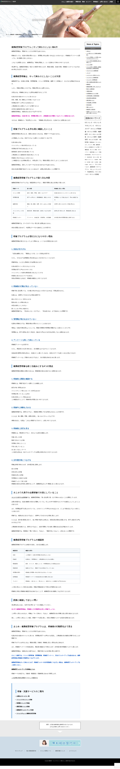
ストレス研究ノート (45, 750)
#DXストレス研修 (96, 157)
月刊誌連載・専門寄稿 (91, 102)
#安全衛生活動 (89, 157)
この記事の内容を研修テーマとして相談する (25, 678)
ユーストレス (72, 750)
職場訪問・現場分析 (90, 109)
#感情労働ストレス (94, 152)
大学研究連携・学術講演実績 (92, 95)
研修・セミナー (86, 1)
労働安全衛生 (89, 91)
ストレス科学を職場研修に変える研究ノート (93, 61)
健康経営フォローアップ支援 (24, 710)
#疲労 (92, 162)
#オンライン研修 (93, 149)
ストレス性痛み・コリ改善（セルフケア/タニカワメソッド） (93, 58)
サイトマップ (18, 750)
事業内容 (78, 1)
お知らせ (88, 51)
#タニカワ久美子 (93, 139)
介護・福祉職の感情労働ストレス (93, 82)
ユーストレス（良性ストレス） (93, 75)
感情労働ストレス (90, 100)
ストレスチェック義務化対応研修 (26, 713)
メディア (88, 73)
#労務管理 (96, 159)
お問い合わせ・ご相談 (106, 1)
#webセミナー (91, 164)
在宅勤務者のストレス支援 (92, 93)
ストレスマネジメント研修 (24, 699)
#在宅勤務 (88, 162)
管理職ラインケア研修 (23, 703)
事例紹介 (96, 1)
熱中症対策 (88, 104)
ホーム (7, 34)
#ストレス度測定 (94, 174)
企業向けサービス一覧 (23, 696)
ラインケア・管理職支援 (91, 79)
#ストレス (88, 122)
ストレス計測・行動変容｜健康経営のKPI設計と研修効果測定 (93, 67)
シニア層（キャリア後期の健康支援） (93, 54)
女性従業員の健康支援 (91, 98)
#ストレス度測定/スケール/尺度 (92, 147)
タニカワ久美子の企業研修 (19, 497)
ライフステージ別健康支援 (92, 77)
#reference (92, 142)
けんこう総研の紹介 (67, 1)
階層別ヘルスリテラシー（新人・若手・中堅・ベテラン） (93, 112)
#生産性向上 (90, 171)
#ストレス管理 (91, 137)
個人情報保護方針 (31, 750)
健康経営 (12, 34)
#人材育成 (96, 162)
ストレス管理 (89, 64)
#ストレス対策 (92, 131)
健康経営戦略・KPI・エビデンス (23, 34)
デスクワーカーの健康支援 (92, 70)
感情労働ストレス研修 (23, 706)
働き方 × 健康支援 (90, 89)
